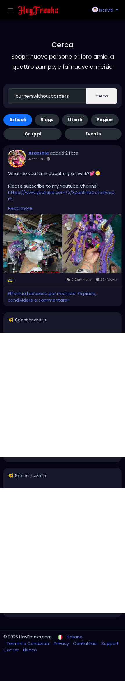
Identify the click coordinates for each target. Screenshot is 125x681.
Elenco (30, 650)
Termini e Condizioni (28, 643)
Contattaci (86, 643)
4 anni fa (35, 159)
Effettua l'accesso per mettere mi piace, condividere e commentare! (52, 296)
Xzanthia (38, 153)
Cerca (101, 96)
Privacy (62, 643)
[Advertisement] (62, 395)
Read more (20, 208)
